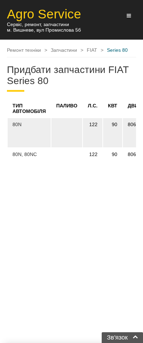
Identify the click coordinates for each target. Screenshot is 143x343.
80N (17, 124)
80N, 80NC (24, 154)
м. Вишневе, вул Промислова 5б (44, 30)
